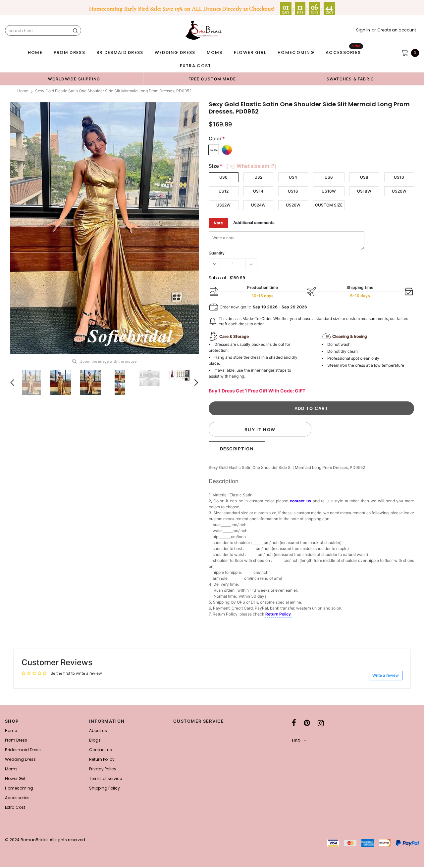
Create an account (396, 30)
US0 (223, 177)
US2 (258, 177)
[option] (74, 78)
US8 (364, 177)
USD (296, 741)
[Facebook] (294, 723)
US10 (399, 177)
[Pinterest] (307, 723)
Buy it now (259, 429)
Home (22, 90)
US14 (258, 191)
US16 (293, 191)
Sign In (363, 30)
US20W (399, 191)
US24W (258, 205)
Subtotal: (218, 278)
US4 (293, 177)
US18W (364, 191)
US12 (224, 191)
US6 (329, 177)
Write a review (385, 675)
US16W (329, 191)
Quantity (217, 253)
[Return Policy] (291, 614)
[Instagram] (321, 723)
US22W (223, 205)
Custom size (329, 205)
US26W (293, 205)
